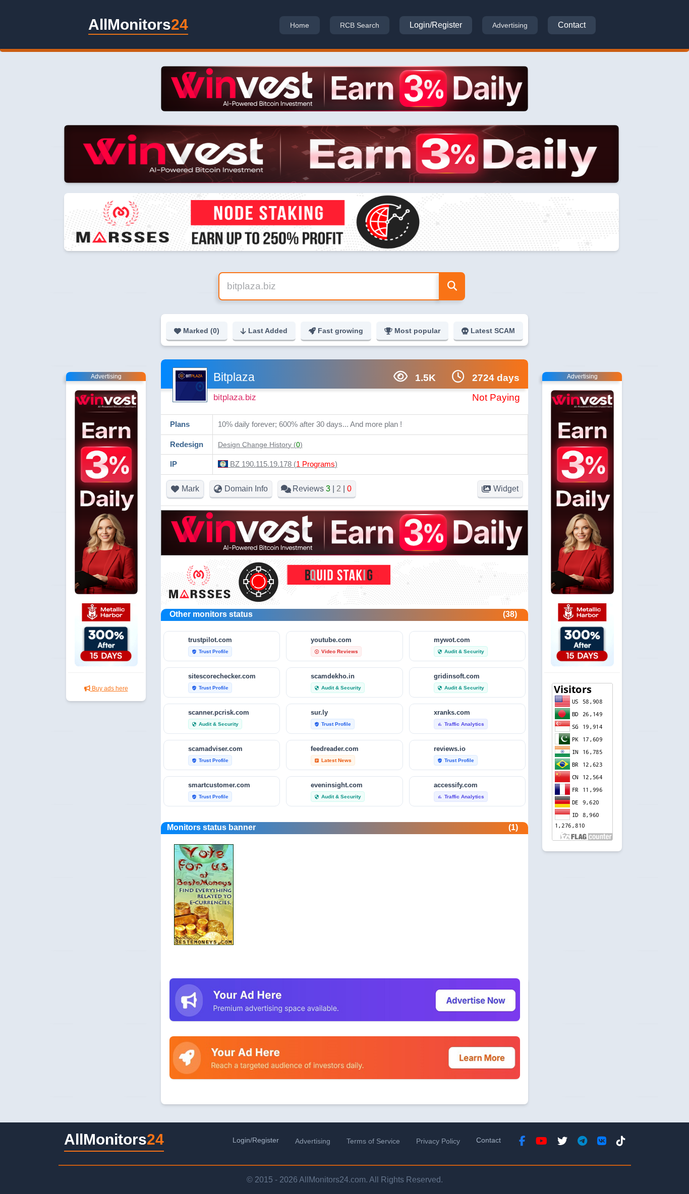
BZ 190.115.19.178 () (282, 464)
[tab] (299, 25)
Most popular (417, 331)
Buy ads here (109, 688)
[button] (260, 444)
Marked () (201, 331)
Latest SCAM (493, 331)
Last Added (268, 331)
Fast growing (340, 331)
